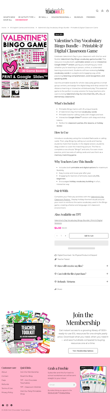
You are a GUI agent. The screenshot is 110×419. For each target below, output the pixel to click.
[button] (81, 243)
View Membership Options (83, 351)
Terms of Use (7, 388)
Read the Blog (26, 376)
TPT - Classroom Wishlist (30, 387)
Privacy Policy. (64, 393)
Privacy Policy (7, 392)
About (4, 372)
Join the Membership (29, 372)
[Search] (97, 11)
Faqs (4, 380)
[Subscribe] (74, 385)
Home (4, 28)
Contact (5, 376)
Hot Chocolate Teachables (19, 410)
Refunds (5, 384)
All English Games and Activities (22, 28)
